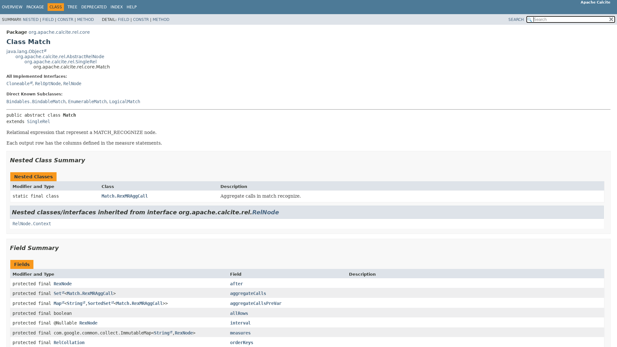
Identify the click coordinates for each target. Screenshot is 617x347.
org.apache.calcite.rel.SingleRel (60, 61)
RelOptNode (48, 83)
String (74, 303)
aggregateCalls (248, 293)
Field (48, 19)
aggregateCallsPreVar (256, 303)
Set (57, 293)
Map (57, 303)
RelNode (72, 83)
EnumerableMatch (87, 101)
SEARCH (516, 19)
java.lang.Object (24, 51)
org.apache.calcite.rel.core (59, 32)
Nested (31, 19)
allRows (239, 313)
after (236, 283)
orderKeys (241, 342)
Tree (72, 7)
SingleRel (38, 121)
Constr (65, 19)
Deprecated (94, 7)
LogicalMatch (124, 101)
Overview (12, 7)
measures (240, 332)
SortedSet (99, 303)
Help (132, 7)
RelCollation (69, 342)
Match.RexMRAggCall (125, 196)
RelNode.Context (32, 223)
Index (117, 7)
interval (240, 322)
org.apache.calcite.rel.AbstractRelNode (59, 56)
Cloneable (18, 83)
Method (85, 19)
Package (35, 7)
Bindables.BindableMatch (36, 101)
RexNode (63, 283)
